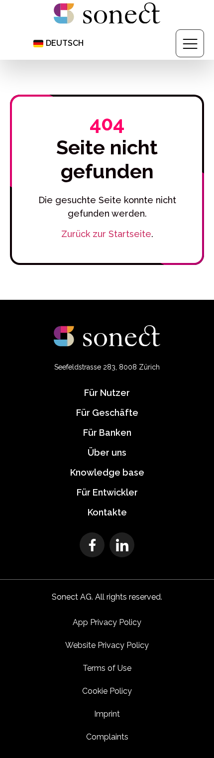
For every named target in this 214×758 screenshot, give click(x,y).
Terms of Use (107, 668)
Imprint (107, 714)
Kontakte (107, 512)
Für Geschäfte (107, 412)
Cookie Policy (107, 691)
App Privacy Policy (107, 622)
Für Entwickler (107, 492)
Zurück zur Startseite (106, 234)
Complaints (107, 737)
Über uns (107, 452)
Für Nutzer (107, 392)
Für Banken (107, 432)
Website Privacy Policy (107, 645)
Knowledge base (107, 472)
